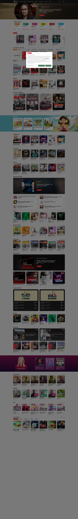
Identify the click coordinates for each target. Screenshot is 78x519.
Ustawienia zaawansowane (30, 65)
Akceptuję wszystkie (48, 65)
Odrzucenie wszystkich (41, 65)
